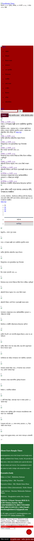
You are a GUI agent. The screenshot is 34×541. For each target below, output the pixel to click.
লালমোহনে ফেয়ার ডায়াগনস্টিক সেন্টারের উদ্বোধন (13, 380)
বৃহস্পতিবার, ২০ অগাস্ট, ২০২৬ (9, 167)
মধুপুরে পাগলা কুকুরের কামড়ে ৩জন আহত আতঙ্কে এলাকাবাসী (16, 435)
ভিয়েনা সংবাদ (8, 61)
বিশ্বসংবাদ (8, 74)
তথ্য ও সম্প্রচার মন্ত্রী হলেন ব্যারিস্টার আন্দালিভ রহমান (16, 125)
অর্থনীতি (7, 79)
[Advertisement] (17, 28)
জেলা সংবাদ (8, 84)
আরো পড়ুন (18, 132)
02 (5, 207)
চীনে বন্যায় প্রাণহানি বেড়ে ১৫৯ (10, 150)
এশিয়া (6, 97)
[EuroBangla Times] (7, 3)
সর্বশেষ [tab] (19, 219)
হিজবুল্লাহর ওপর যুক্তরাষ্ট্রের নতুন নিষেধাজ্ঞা (13, 144)
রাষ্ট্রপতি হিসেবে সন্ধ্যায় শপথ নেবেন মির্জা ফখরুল (15, 163)
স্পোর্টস (7, 88)
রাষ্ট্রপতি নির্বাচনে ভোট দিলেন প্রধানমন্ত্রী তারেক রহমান (16, 169)
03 (5, 209)
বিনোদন (7, 93)
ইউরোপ (7, 56)
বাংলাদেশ (7, 65)
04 (5, 211)
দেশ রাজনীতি (8, 70)
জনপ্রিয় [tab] (19, 224)
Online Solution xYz (17, 515)
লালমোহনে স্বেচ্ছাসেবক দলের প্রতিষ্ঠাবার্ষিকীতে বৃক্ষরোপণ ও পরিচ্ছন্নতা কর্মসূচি (14, 176)
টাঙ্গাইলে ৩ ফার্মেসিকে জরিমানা (8, 390)
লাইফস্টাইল (8, 102)
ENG (2, 109)
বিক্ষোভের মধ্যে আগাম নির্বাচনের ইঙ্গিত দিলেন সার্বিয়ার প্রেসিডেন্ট (16, 157)
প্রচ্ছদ (7, 51)
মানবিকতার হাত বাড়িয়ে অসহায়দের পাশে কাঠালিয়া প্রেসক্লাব (16, 358)
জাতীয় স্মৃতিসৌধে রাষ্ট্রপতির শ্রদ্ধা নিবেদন (13, 138)
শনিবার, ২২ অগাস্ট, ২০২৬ (8, 122)
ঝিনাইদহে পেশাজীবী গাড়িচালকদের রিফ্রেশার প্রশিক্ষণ (16, 183)
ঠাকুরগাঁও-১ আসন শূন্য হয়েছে (8, 232)
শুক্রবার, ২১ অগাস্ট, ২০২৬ (8, 142)
